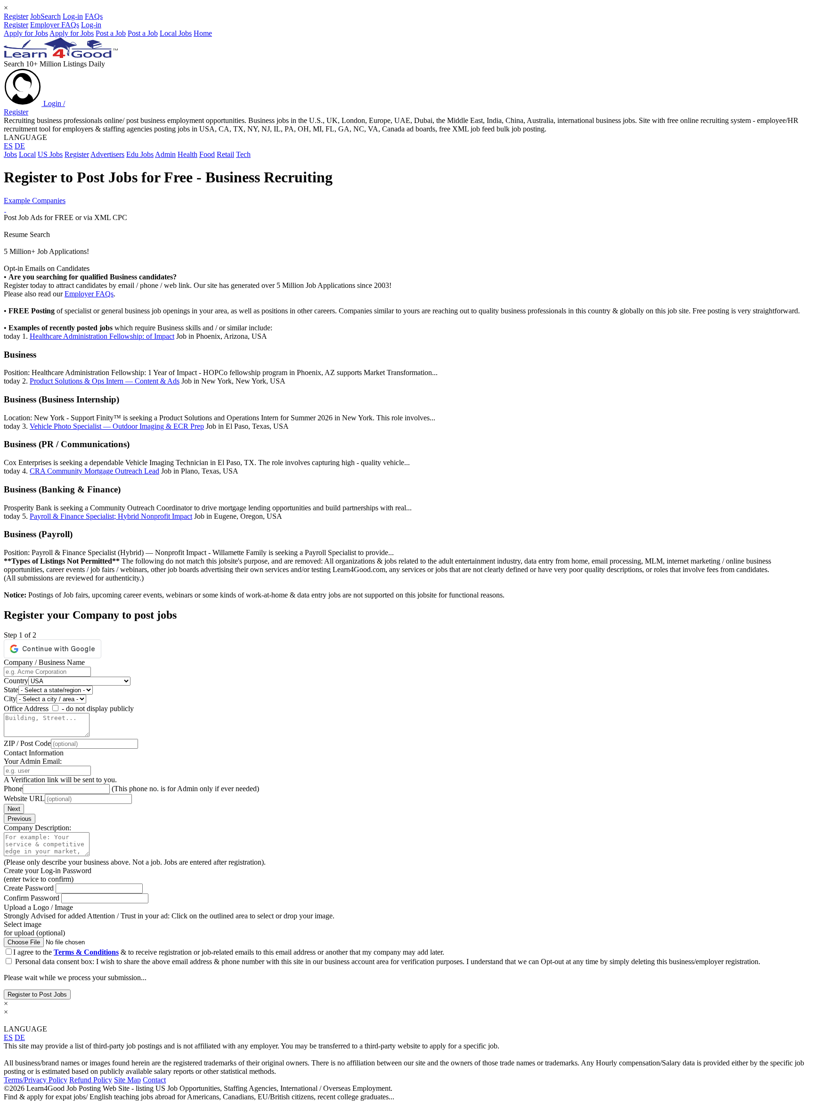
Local (27, 154)
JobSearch (45, 16)
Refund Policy (90, 1080)
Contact (154, 1080)
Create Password (30, 888)
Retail (225, 154)
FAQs (94, 16)
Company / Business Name (44, 662)
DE (20, 146)
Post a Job (111, 33)
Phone (13, 789)
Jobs (10, 154)
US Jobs (50, 154)
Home (203, 33)
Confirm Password (32, 898)
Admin (165, 154)
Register (16, 16)
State (11, 690)
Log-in (73, 16)
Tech (243, 154)
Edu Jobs (140, 154)
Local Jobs (176, 33)
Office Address (26, 708)
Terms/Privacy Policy (35, 1080)
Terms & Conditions (86, 952)
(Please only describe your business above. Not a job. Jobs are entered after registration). (135, 862)
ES (8, 146)
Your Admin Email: (33, 761)
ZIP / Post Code (27, 743)
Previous (20, 818)
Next (14, 808)
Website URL (24, 798)
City (10, 699)
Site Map (127, 1080)
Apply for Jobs (26, 33)
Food (207, 154)
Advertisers (107, 154)
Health (187, 154)
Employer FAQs (54, 25)
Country (16, 681)
